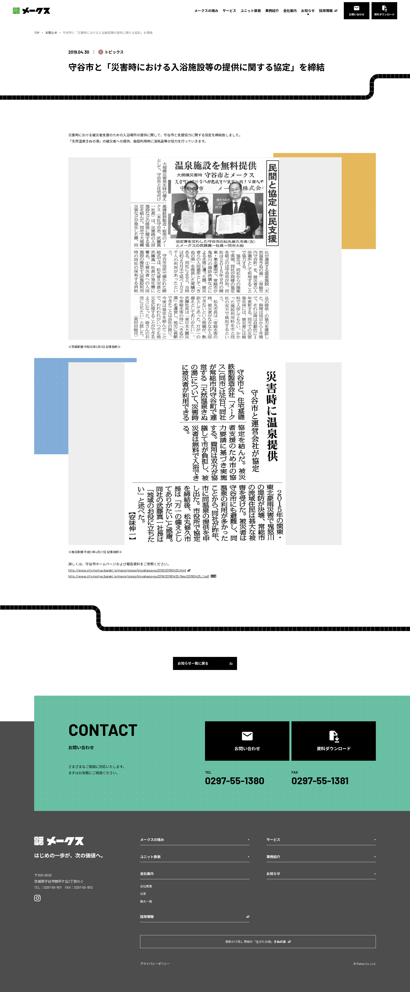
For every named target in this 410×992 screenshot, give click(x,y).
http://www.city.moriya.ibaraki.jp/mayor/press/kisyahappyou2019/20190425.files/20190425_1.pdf (138, 576)
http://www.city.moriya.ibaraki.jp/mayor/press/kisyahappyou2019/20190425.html (127, 570)
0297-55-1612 (83, 887)
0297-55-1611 (53, 887)
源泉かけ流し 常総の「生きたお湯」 (255, 941)
